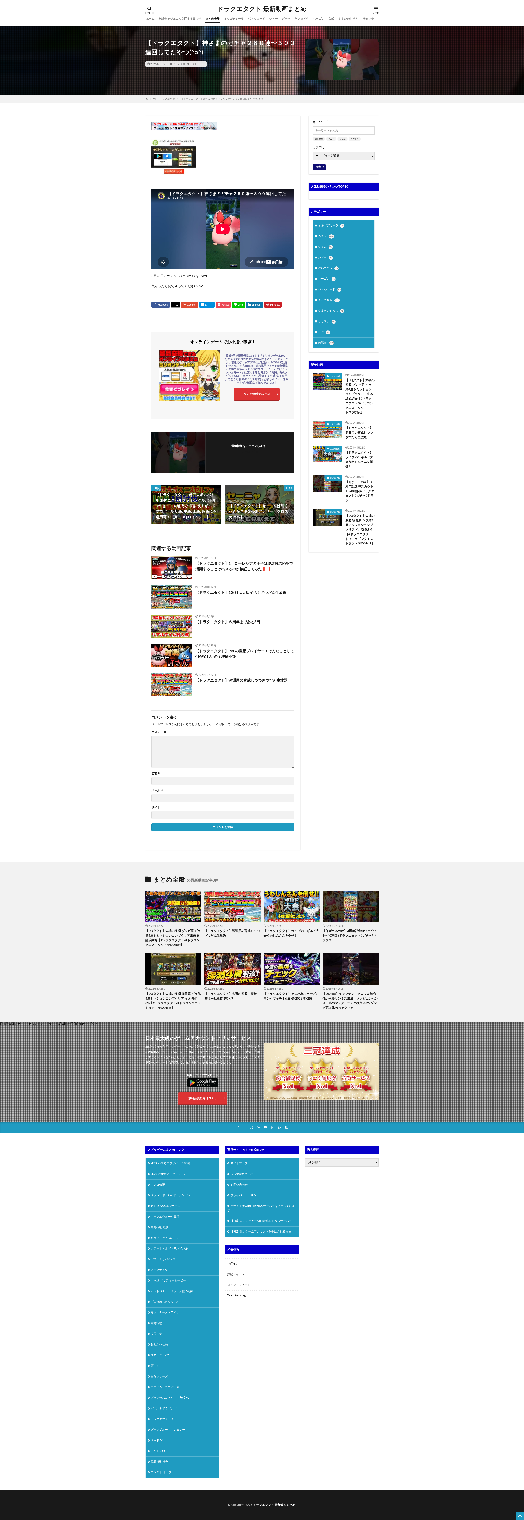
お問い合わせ (239, 1184)
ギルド (331, 139)
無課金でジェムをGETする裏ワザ (180, 18)
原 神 (155, 1365)
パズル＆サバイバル (163, 1259)
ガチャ (286, 18)
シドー (273, 18)
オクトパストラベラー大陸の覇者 (172, 1291)
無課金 (326, 342)
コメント (158, 732)
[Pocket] (223, 305)
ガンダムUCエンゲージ (165, 1206)
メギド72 (157, 1440)
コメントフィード (238, 1285)
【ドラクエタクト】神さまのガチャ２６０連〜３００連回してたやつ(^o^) (222, 99)
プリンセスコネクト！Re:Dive (170, 1397)
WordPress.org (236, 1295)
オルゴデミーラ (234, 18)
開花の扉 (319, 139)
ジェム (342, 139)
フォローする (250, 451)
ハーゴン (318, 18)
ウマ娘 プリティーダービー (168, 1280)
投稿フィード (235, 1274)
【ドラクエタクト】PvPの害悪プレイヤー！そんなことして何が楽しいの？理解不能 (244, 654)
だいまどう (302, 18)
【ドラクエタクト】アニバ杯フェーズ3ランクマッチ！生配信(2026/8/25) (291, 996)
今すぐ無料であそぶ (257, 394)
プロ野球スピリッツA (164, 1302)
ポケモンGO (158, 1451)
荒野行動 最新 (160, 1227)
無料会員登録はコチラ (202, 1098)
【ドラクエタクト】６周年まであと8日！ (229, 622)
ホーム (150, 18)
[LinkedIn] (254, 305)
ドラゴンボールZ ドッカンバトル (172, 1195)
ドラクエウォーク (162, 1419)
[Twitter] (175, 305)
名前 (156, 773)
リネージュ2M (160, 1355)
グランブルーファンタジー (168, 1429)
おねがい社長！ (161, 1344)
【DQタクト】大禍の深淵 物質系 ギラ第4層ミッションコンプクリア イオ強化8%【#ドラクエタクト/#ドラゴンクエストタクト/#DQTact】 (360, 529)
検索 (318, 167)
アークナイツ (159, 1270)
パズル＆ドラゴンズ (163, 1408)
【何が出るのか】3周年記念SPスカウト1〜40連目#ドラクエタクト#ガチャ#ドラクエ (359, 491)
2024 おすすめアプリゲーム (169, 1174)
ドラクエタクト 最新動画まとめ (262, 9)
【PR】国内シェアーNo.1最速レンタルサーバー (261, 1221)
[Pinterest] (273, 305)
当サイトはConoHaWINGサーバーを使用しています (261, 1208)
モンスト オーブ (161, 1472)
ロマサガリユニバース (165, 1387)
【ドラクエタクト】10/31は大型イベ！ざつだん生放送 (240, 593)
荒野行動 (156, 1323)
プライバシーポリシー (244, 1195)
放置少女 (156, 1334)
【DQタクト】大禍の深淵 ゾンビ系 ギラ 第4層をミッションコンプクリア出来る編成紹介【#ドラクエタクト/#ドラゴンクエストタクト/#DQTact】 (360, 396)
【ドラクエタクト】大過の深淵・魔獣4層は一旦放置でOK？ (231, 996)
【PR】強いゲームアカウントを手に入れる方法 (260, 1231)
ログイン (233, 1263)
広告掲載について (241, 1174)
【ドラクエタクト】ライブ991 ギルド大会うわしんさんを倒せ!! (359, 459)
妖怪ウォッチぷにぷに (165, 1238)
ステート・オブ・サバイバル (169, 1248)
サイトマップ (239, 1163)
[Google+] (189, 305)
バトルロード (256, 18)
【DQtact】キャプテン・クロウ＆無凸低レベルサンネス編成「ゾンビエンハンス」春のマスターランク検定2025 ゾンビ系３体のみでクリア (350, 1000)
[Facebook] (160, 305)
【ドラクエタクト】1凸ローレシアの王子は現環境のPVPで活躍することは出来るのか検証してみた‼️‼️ (244, 566)
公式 (331, 18)
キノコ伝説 (158, 1184)
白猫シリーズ (159, 1376)
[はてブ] (207, 305)
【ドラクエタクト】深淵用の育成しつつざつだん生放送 (241, 680)
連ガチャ (355, 139)
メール (157, 790)
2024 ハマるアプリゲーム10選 (170, 1163)
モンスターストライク (165, 1312)
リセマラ (368, 18)
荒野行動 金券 (160, 1461)
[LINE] (238, 305)
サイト (155, 807)
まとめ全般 (212, 18)
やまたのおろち (348, 18)
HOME (152, 99)
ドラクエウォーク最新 (165, 1216)
